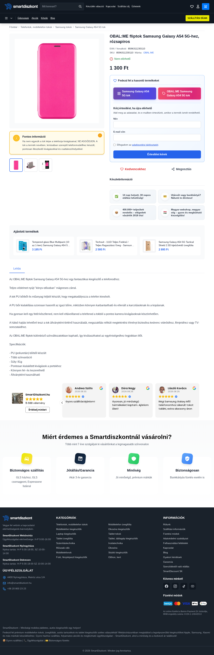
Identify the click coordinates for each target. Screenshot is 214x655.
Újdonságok (23, 18)
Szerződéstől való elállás (176, 566)
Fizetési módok (171, 533)
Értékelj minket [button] (38, 409)
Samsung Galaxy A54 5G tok (90, 27)
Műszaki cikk (63, 547)
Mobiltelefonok (64, 552)
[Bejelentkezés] (198, 7)
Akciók (35, 18)
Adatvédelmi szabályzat (175, 538)
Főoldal (13, 27)
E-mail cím (119, 131)
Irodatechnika (115, 543)
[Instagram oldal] (175, 586)
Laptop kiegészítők (66, 533)
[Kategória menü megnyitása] (9, 18)
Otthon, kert (114, 557)
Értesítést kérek (157, 154)
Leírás (17, 268)
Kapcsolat (111, 6)
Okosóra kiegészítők (119, 529)
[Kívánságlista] (192, 7)
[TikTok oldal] (184, 586)
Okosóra (112, 547)
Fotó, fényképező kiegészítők (71, 557)
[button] (62, 402)
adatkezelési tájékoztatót (145, 144)
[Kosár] (205, 6)
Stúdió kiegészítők (118, 552)
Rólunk (167, 524)
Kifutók (44, 18)
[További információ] (100, 135)
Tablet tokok (114, 533)
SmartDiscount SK (172, 571)
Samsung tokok (63, 27)
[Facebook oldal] (166, 586)
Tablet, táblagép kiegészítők (123, 538)
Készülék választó (95, 6)
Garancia (168, 561)
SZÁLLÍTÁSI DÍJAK (197, 18)
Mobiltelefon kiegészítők (69, 529)
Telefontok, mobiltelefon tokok (36, 27)
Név (115, 118)
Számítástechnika (65, 543)
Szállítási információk (174, 529)
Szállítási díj (124, 6)
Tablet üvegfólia (64, 538)
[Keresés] (80, 6)
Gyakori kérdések (172, 557)
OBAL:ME (148, 52)
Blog (52, 18)
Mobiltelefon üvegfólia (119, 524)
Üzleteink (136, 6)
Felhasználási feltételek (175, 543)
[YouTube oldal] (192, 586)
